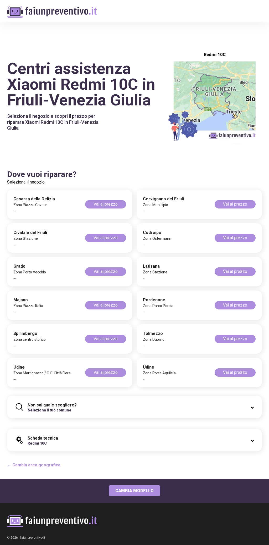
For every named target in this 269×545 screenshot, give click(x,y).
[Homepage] (52, 8)
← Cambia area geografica (33, 464)
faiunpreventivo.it (32, 537)
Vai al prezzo (106, 204)
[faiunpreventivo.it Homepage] (52, 521)
